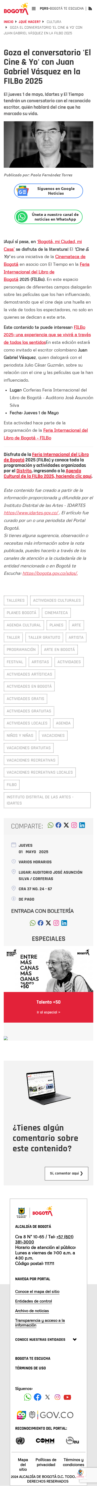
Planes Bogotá (21, 613)
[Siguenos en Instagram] (57, 1397)
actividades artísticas (29, 674)
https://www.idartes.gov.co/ (31, 512)
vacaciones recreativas (31, 760)
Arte (76, 625)
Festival (15, 662)
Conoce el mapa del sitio (37, 1291)
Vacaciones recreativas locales (40, 772)
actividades (69, 662)
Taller (13, 637)
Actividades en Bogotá (29, 686)
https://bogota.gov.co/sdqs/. (50, 573)
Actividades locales (27, 723)
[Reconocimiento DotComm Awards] (45, 1440)
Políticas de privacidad (46, 1462)
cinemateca (56, 613)
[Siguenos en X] (47, 1397)
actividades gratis (25, 699)
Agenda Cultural (24, 625)
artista (76, 637)
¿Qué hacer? (30, 21)
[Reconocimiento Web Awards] (72, 1440)
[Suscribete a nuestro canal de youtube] (67, 1397)
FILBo (12, 784)
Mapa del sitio (23, 1464)
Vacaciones (53, 735)
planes (56, 625)
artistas (40, 662)
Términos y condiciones (73, 1462)
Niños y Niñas (20, 735)
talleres (16, 600)
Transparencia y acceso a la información (40, 1322)
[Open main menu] (33, 8)
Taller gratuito (44, 637)
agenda (63, 723)
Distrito (24, 471)
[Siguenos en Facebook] (27, 1397)
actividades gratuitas (29, 711)
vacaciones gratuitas (29, 748)
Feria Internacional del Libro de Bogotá (47, 271)
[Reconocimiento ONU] (20, 1440)
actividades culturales (57, 600)
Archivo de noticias (32, 1310)
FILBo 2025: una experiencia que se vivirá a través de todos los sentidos (47, 334)
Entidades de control (33, 1301)
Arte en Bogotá (59, 649)
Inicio (8, 21)
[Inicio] (16, 8)
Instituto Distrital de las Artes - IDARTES (40, 800)
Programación (21, 649)
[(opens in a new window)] (74, 826)
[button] (50, 826)
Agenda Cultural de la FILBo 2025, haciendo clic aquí (48, 473)
